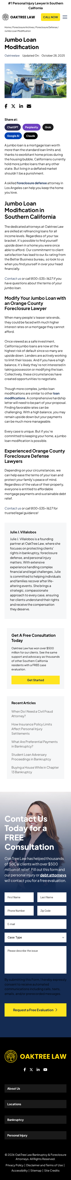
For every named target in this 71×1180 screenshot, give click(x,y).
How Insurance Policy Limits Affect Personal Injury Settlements (31, 728)
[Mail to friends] (29, 107)
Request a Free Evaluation (33, 1010)
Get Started (35, 680)
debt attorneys (53, 875)
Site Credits (52, 1170)
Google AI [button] (13, 135)
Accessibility (19, 1170)
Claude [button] (30, 135)
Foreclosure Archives (23, 27)
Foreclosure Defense (46, 27)
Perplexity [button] (31, 127)
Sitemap (36, 1170)
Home (8, 27)
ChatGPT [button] (12, 127)
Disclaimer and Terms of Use (44, 1165)
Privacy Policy (14, 1165)
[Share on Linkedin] (21, 107)
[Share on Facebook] (6, 107)
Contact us (13, 278)
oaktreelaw (12, 55)
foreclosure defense (32, 183)
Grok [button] (48, 127)
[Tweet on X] (13, 107)
